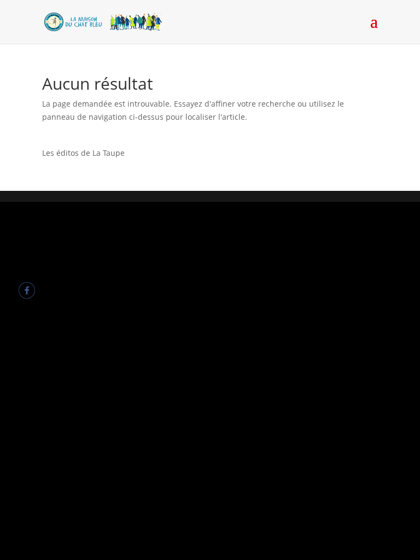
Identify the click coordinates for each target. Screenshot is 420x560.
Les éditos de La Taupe (83, 153)
